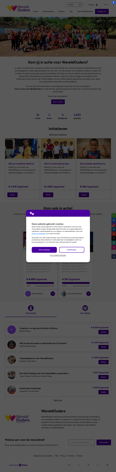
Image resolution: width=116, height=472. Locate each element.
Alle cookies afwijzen (58, 255)
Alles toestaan (44, 250)
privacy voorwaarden (39, 233)
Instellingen (71, 250)
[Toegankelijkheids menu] (113, 2)
